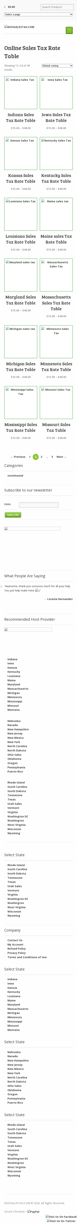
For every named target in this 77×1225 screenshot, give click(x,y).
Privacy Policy (16, 953)
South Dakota (16, 791)
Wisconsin (14, 829)
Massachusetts (17, 688)
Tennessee (14, 795)
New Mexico (15, 737)
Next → (62, 456)
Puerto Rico (15, 771)
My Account (15, 944)
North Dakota (16, 750)
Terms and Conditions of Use (27, 957)
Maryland (13, 684)
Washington (15, 820)
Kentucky (13, 671)
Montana (13, 710)
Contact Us (14, 940)
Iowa (10, 663)
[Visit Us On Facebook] (61, 1216)
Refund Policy (16, 948)
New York (13, 742)
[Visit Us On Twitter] (61, 1221)
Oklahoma (14, 759)
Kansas (12, 667)
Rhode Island (16, 782)
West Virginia (16, 825)
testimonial (15, 475)
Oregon (12, 763)
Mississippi (14, 701)
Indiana (12, 659)
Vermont (13, 808)
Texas (11, 799)
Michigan (13, 693)
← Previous (17, 456)
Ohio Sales (14, 754)
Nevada (12, 725)
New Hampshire (18, 729)
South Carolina (17, 787)
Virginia (12, 812)
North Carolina (17, 746)
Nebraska (14, 721)
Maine (11, 680)
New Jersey (15, 733)
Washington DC (17, 816)
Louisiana (13, 676)
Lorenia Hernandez (60, 599)
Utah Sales (14, 803)
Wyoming (13, 833)
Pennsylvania (16, 767)
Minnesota (14, 697)
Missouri (13, 705)
